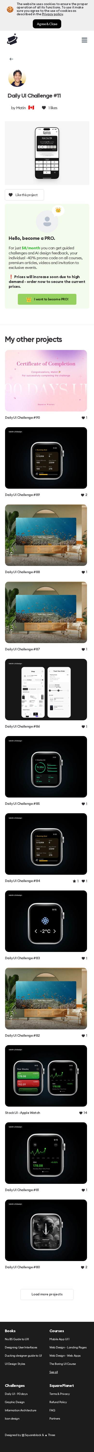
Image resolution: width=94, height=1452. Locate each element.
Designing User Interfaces (21, 1347)
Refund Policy (58, 1402)
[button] (10, 59)
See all (53, 1372)
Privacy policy (52, 14)
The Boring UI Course (62, 1364)
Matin (21, 107)
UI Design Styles (15, 1364)
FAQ (52, 1410)
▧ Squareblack (31, 1435)
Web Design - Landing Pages (68, 1347)
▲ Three (50, 1435)
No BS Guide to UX (17, 1339)
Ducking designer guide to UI (23, 1355)
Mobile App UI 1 (59, 1339)
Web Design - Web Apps (65, 1355)
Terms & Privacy (59, 1394)
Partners (54, 1418)
